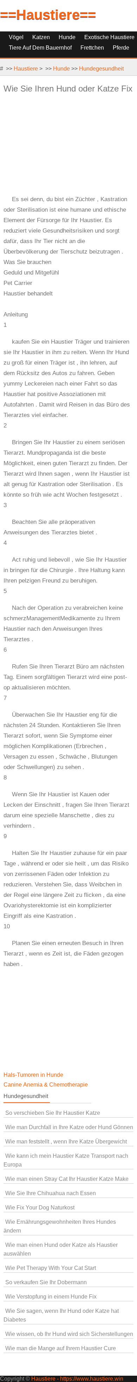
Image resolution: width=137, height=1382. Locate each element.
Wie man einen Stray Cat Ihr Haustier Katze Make (67, 1179)
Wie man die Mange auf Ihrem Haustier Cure (60, 1348)
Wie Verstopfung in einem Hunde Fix (51, 1297)
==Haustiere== (48, 14)
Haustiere (26, 69)
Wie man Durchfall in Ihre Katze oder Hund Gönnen (69, 1127)
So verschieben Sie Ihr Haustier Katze (52, 1113)
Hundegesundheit (101, 69)
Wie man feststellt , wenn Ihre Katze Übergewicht (66, 1142)
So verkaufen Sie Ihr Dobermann (46, 1282)
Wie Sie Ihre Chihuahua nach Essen (50, 1193)
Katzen (41, 37)
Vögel (16, 37)
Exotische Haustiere (109, 37)
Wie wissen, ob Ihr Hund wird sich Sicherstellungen (69, 1334)
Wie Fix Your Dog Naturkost (39, 1208)
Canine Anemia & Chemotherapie (46, 1085)
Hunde (67, 37)
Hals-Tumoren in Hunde (34, 1075)
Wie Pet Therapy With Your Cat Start (50, 1268)
